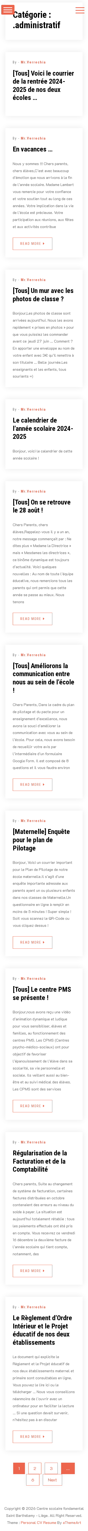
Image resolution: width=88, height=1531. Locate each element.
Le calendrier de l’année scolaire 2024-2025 (43, 428)
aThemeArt (72, 1522)
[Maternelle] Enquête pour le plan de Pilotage (41, 840)
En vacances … (33, 149)
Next (52, 1480)
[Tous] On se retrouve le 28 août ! (42, 506)
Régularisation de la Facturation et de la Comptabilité (40, 1161)
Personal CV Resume (38, 1522)
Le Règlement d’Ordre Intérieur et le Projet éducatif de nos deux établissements (42, 1330)
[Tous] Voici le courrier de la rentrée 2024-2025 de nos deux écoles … (43, 85)
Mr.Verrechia (33, 62)
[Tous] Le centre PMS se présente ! (42, 993)
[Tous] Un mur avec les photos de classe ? (43, 295)
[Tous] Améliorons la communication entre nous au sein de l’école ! (43, 678)
